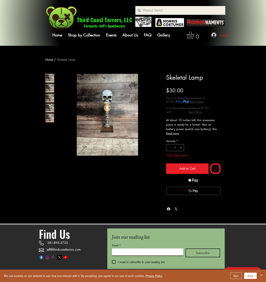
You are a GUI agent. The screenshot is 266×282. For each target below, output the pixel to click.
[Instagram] (47, 257)
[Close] (261, 276)
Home (49, 60)
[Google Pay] (193, 191)
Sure (250, 276)
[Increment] (181, 147)
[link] (195, 35)
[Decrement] (169, 147)
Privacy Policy (153, 276)
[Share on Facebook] (168, 209)
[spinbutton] (175, 147)
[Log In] (214, 35)
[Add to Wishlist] (215, 168)
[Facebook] (41, 257)
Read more (172, 133)
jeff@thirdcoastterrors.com (64, 250)
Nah (236, 276)
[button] (84, 35)
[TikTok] (53, 257)
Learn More (196, 102)
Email (116, 245)
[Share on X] (176, 209)
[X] (59, 257)
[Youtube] (65, 257)
